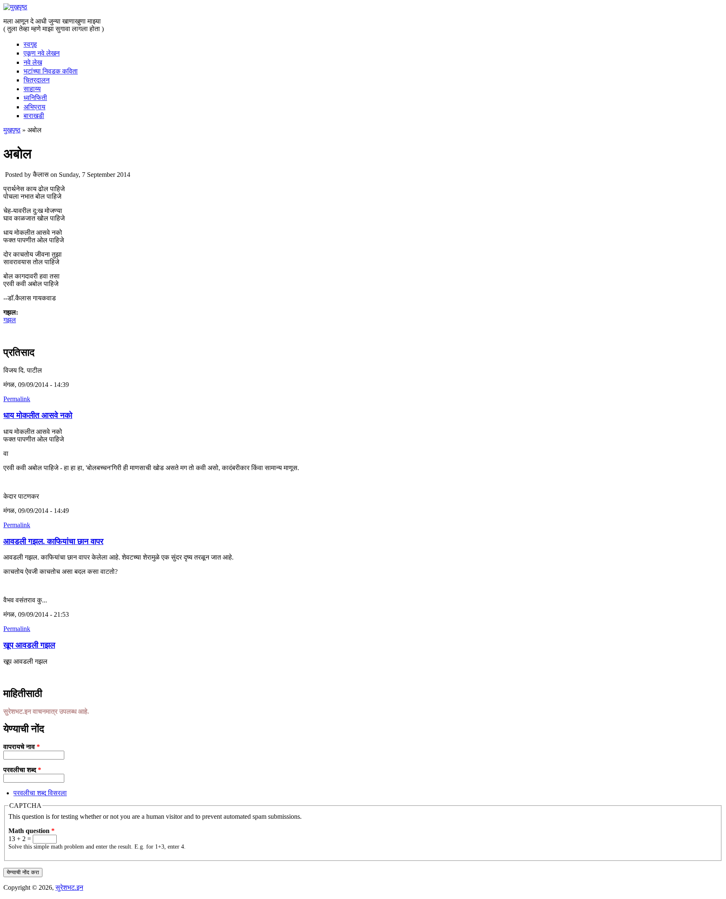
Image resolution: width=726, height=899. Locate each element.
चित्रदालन (37, 80)
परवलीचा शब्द (22, 769)
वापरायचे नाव (21, 746)
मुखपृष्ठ (12, 130)
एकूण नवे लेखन (42, 53)
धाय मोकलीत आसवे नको (37, 415)
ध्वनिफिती (35, 97)
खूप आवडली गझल (29, 645)
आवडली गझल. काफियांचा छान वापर (53, 541)
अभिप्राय (34, 106)
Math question (31, 830)
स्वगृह (30, 44)
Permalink (16, 398)
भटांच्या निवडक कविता (51, 71)
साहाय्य (32, 88)
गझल (9, 319)
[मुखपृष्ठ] (15, 7)
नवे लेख (33, 62)
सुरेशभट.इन (69, 887)
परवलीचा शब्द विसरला (40, 792)
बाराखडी (34, 115)
